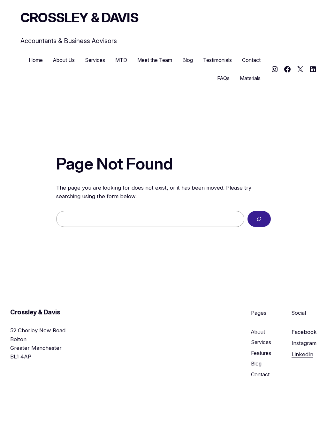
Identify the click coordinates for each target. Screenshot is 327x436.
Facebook (304, 332)
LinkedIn (302, 354)
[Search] (259, 219)
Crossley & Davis (79, 18)
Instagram (304, 343)
